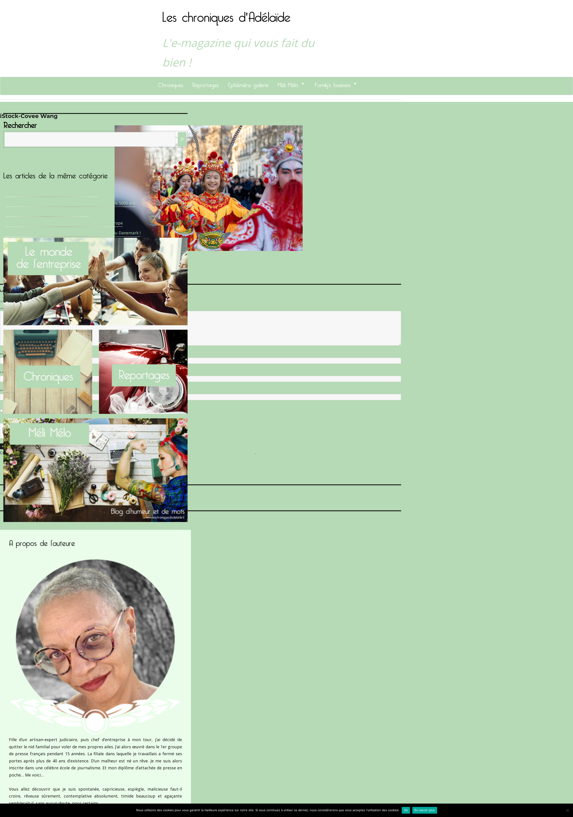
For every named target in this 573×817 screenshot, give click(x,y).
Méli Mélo (288, 84)
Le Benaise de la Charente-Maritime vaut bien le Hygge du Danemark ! (73, 232)
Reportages (205, 84)
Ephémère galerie (248, 84)
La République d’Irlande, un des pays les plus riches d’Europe (64, 223)
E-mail (4, 372)
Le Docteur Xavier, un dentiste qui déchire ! (47, 213)
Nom (3, 354)
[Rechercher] (182, 139)
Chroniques (170, 84)
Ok (406, 810)
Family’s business (332, 84)
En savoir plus (425, 810)
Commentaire (9, 308)
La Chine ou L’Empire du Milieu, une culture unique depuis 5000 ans (71, 203)
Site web (5, 390)
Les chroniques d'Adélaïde (226, 14)
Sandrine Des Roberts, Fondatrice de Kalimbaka (52, 193)
